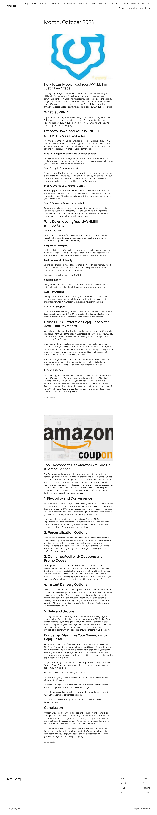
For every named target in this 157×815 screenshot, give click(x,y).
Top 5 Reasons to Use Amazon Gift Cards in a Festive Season (77, 467)
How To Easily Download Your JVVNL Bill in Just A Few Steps (75, 86)
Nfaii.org (11, 5)
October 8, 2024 (49, 397)
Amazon (99, 728)
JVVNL (106, 378)
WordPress (146, 809)
